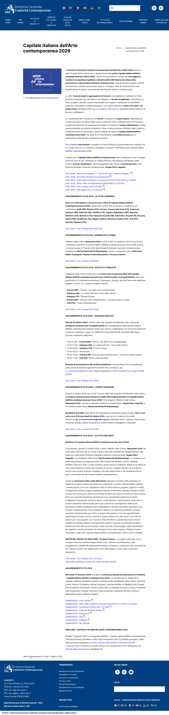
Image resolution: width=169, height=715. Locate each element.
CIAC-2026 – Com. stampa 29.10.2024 (82, 429)
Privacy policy (65, 681)
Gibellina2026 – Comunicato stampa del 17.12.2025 (87, 607)
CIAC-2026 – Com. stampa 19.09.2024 (82, 261)
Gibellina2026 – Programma (77, 613)
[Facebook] (154, 8)
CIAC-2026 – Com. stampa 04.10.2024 (82, 309)
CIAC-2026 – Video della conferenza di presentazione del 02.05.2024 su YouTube (100, 180)
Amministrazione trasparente (71, 671)
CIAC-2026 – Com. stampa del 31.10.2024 (83, 558)
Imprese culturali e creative (51, 21)
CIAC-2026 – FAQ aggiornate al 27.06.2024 (84, 190)
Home (118, 48)
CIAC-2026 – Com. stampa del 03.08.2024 (83, 228)
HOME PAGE (8, 21)
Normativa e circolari (68, 674)
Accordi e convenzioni (68, 678)
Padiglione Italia (84, 21)
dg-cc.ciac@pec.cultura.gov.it (105, 109)
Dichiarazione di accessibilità (71, 687)
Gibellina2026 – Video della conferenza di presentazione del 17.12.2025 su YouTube (101, 604)
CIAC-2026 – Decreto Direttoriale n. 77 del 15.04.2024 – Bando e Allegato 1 (97, 173)
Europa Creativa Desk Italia (67, 21)
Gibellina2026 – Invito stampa (78, 600)
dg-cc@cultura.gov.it (18, 690)
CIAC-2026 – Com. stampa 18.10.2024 (82, 380)
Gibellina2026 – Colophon (76, 620)
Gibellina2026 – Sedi (74, 617)
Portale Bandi (143, 21)
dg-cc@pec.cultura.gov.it (20, 693)
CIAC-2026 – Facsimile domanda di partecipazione (87, 177)
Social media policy (67, 684)
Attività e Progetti (35, 21)
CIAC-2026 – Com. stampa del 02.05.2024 (83, 186)
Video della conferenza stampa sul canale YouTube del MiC (90, 562)
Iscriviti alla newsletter (68, 706)
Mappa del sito (65, 691)
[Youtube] (131, 672)
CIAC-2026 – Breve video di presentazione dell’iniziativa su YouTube (94, 183)
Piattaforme (126, 21)
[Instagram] (161, 8)
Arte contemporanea (50, 98)
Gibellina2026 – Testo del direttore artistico (83, 610)
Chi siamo (20, 21)
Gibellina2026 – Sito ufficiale (77, 623)
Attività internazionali (105, 21)
